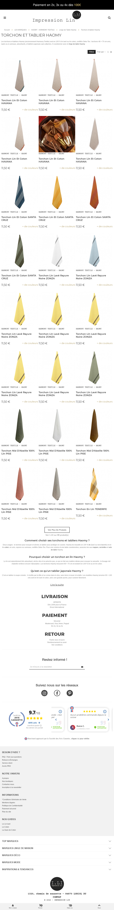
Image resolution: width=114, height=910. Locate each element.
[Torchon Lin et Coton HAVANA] (19, 76)
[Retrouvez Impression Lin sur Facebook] (57, 693)
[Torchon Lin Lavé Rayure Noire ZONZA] (57, 251)
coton (7, 547)
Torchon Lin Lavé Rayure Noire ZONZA (54, 277)
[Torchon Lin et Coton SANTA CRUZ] (19, 192)
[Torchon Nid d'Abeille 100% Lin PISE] (19, 426)
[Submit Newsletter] (82, 666)
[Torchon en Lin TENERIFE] (94, 484)
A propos (5, 778)
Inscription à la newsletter (11, 787)
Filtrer (91, 52)
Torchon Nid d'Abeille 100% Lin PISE (18, 452)
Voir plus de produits (57, 530)
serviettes (102, 547)
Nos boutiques (7, 781)
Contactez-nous (8, 784)
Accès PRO (6, 766)
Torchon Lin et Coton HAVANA (14, 102)
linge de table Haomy (77, 44)
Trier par (100, 52)
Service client (7, 763)
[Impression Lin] (57, 16)
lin (90, 545)
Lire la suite (57, 584)
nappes (95, 547)
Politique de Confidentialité (12, 806)
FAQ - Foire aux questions (12, 757)
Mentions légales (8, 803)
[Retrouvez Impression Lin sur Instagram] (44, 693)
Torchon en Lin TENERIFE (91, 509)
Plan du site (6, 812)
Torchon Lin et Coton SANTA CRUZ (18, 218)
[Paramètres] (109, 17)
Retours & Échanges (10, 760)
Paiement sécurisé (9, 809)
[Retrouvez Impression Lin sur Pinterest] (69, 693)
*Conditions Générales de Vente (14, 800)
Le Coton (5, 827)
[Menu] (4, 17)
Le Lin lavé (6, 824)
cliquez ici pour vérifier (80, 739)
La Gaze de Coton (9, 830)
